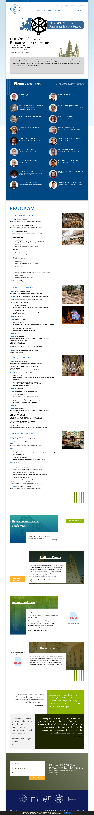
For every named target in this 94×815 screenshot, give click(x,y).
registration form (75, 520)
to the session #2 (17, 415)
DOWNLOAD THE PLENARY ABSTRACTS (70, 84)
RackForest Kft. (64, 810)
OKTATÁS (58, 11)
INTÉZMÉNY (48, 11)
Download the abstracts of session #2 (26, 418)
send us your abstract (17, 579)
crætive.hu (51, 810)
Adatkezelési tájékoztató (77, 810)
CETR (26, 0)
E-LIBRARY (9, 0)
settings (59, 813)
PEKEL (29, 0)
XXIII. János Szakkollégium (18, 0)
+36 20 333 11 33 (84, 0)
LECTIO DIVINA (35, 0)
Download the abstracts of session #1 (26, 346)
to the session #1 (17, 343)
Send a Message (37, 777)
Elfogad (67, 812)
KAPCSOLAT (80, 11)
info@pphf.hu (77, 0)
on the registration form (40, 630)
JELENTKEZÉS (69, 11)
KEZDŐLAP (38, 11)
